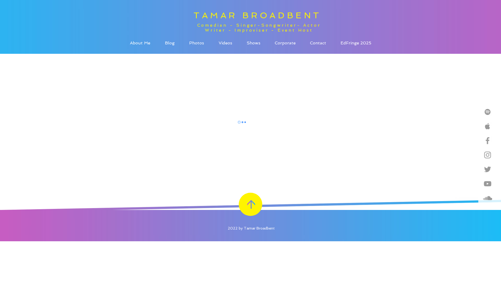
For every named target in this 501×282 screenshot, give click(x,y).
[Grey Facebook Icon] (487, 140)
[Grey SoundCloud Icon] (487, 198)
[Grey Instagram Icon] (487, 155)
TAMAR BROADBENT (257, 15)
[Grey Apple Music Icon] (487, 126)
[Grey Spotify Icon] (487, 111)
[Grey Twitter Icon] (487, 169)
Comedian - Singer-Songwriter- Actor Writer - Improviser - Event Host (259, 28)
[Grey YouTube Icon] (487, 183)
